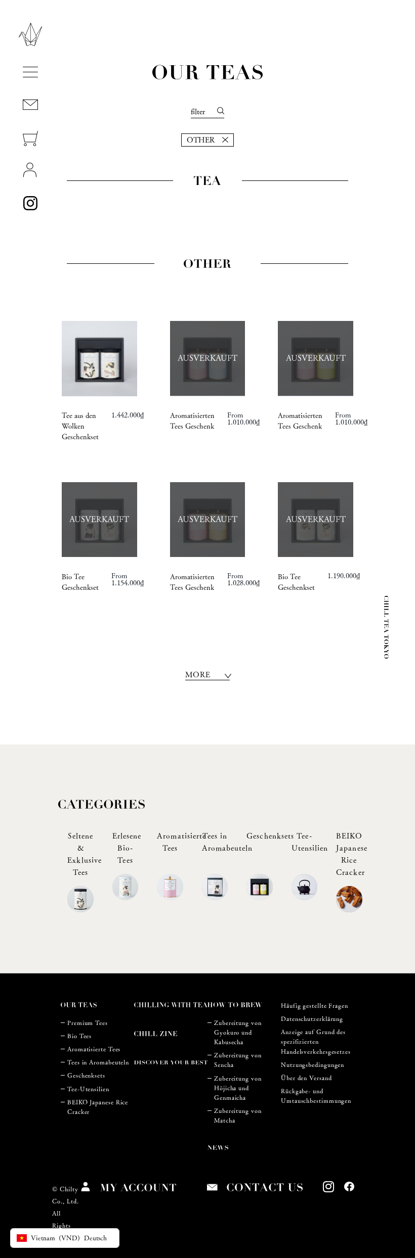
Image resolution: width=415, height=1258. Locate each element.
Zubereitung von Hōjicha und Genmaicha (238, 1088)
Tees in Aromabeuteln (98, 1062)
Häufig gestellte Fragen (314, 1005)
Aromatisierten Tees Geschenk (192, 421)
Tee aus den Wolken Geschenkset (80, 426)
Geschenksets (86, 1075)
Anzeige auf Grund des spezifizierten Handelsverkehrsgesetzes (316, 1041)
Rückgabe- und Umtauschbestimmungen (316, 1095)
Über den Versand (306, 1078)
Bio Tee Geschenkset (80, 582)
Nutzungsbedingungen (312, 1064)
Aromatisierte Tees (93, 1049)
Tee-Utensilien (88, 1089)
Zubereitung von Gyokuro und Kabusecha (238, 1032)
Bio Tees (79, 1036)
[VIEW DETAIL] (99, 358)
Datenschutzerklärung (312, 1018)
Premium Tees (87, 1023)
